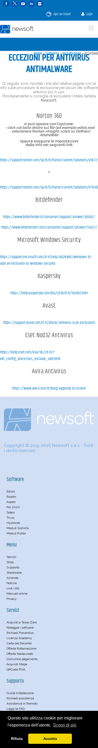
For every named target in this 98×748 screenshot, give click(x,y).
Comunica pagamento (22, 659)
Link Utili (13, 588)
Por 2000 (13, 507)
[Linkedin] (31, 4)
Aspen (11, 502)
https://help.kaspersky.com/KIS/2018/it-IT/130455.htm (49, 293)
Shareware (14, 572)
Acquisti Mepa (17, 664)
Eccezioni (91, 54)
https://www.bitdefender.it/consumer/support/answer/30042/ (49, 217)
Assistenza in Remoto (22, 703)
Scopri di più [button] (64, 725)
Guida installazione (20, 693)
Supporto (52, 54)
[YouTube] (23, 4)
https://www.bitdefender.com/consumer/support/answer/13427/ (49, 227)
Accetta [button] (50, 738)
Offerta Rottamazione (21, 648)
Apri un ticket (62, 14)
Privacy (12, 599)
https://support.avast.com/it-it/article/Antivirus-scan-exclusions (49, 322)
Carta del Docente (19, 643)
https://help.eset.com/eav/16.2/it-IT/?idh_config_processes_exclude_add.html (30, 355)
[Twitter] (14, 4)
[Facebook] (6, 4)
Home (38, 54)
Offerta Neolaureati (20, 654)
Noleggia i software (20, 627)
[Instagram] (40, 4)
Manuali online (17, 593)
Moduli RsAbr (16, 533)
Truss (10, 517)
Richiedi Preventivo (20, 633)
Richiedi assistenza (20, 698)
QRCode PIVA (16, 669)
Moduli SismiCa (18, 528)
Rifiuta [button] (17, 738)
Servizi (11, 557)
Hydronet (13, 523)
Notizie (12, 583)
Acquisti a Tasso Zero (22, 622)
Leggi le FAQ (16, 709)
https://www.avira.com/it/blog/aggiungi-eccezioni (49, 388)
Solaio (11, 512)
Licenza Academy (19, 638)
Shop (10, 562)
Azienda (12, 578)
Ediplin (11, 496)
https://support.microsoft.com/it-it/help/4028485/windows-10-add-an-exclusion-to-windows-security (46, 260)
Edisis (11, 491)
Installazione (71, 54)
